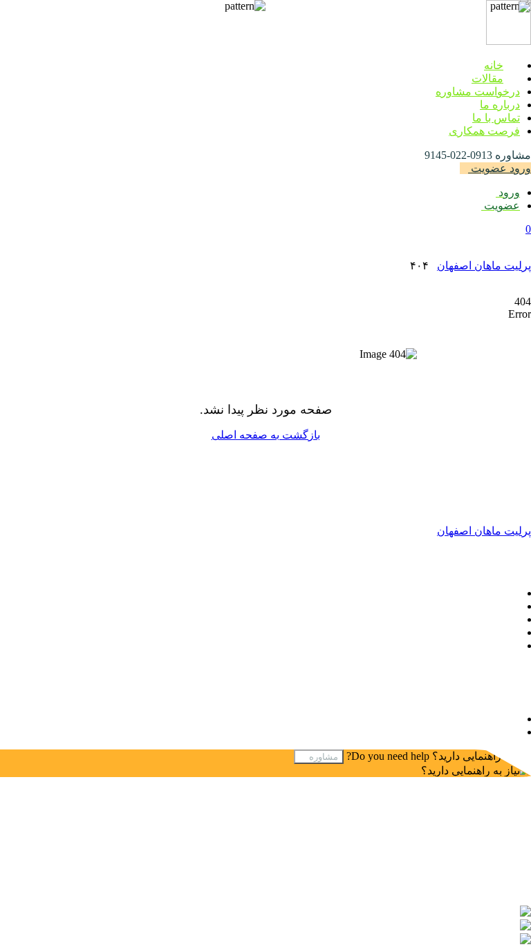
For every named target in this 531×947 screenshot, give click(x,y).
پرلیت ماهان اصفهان (484, 265)
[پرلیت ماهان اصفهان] (508, 41)
